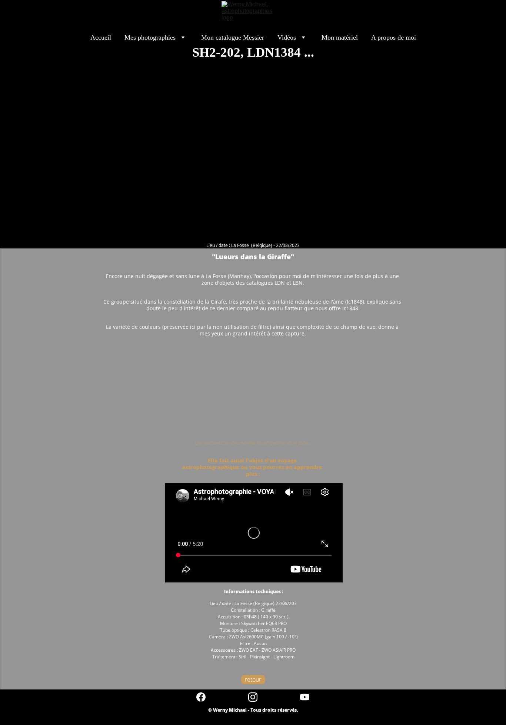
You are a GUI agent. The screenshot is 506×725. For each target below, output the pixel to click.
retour (253, 679)
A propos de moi (393, 37)
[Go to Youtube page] (304, 697)
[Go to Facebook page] (204, 697)
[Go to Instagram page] (256, 697)
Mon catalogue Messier (232, 37)
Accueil (100, 37)
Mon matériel (340, 37)
